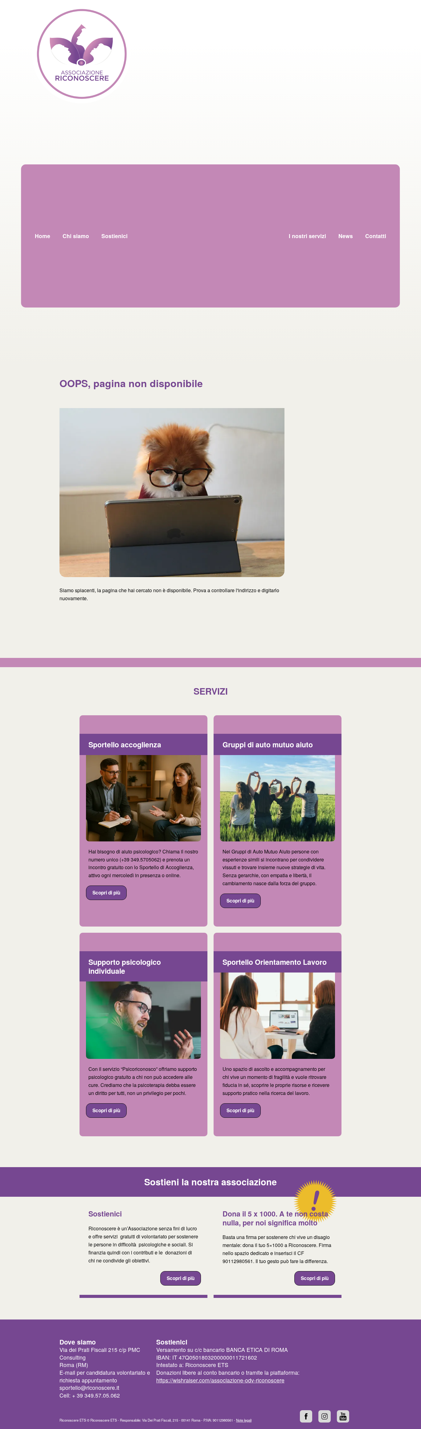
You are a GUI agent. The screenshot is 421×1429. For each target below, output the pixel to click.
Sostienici (105, 1213)
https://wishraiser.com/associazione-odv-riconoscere (220, 1380)
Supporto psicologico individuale (124, 966)
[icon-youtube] (343, 1416)
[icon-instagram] (324, 1416)
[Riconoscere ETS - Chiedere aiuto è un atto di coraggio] (81, 54)
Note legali (243, 1420)
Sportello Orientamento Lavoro (275, 962)
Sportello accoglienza (124, 744)
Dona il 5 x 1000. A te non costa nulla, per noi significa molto (275, 1218)
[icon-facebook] (306, 1416)
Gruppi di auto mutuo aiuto (268, 744)
